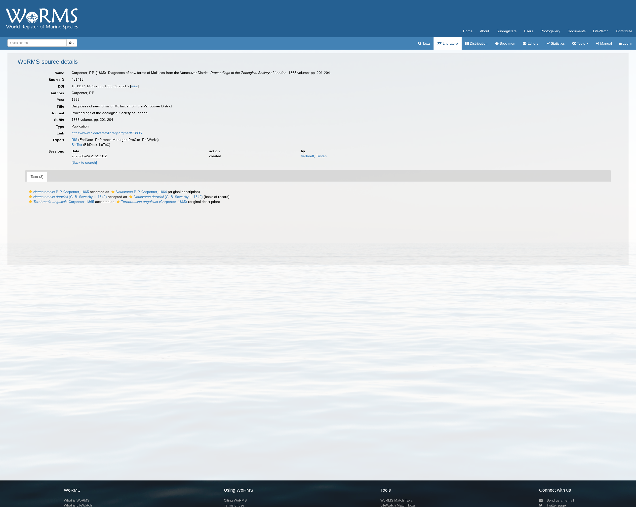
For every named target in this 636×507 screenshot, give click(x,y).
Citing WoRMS (235, 500)
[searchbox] (36, 42)
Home (468, 31)
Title (60, 106)
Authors (57, 93)
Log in (627, 43)
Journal (57, 113)
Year (60, 100)
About (484, 31)
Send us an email (560, 500)
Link (60, 133)
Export (58, 140)
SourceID (56, 80)
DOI (61, 86)
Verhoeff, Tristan (314, 156)
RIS (74, 140)
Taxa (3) (37, 177)
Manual (605, 43)
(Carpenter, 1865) (154, 202)
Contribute (624, 31)
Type (60, 126)
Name (59, 73)
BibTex (77, 145)
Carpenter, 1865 (63, 202)
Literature (450, 43)
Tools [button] (581, 43)
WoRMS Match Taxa (396, 500)
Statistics (557, 43)
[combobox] (37, 43)
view (134, 86)
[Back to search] (84, 162)
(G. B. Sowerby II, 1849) (70, 197)
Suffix (59, 120)
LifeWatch (600, 31)
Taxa (425, 43)
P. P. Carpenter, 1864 (141, 192)
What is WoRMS (76, 500)
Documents (577, 31)
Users (528, 31)
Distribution (478, 43)
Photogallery (550, 31)
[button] (30, 191)
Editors (532, 43)
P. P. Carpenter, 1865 (61, 192)
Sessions (56, 151)
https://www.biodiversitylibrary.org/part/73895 (107, 133)
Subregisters (507, 31)
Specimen (507, 43)
